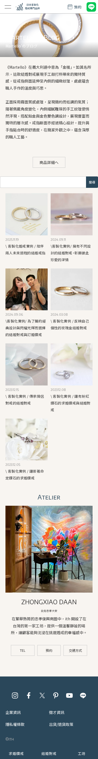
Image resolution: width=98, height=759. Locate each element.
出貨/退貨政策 (61, 724)
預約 (49, 650)
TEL (22, 650)
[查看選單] (8, 7)
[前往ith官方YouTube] (69, 695)
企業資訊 (13, 712)
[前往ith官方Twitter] (42, 695)
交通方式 (75, 650)
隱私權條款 (14, 724)
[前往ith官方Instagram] (15, 695)
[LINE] (91, 7)
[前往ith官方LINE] (83, 695)
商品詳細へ (49, 162)
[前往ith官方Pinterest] (55, 695)
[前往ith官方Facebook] (28, 695)
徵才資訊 (56, 712)
